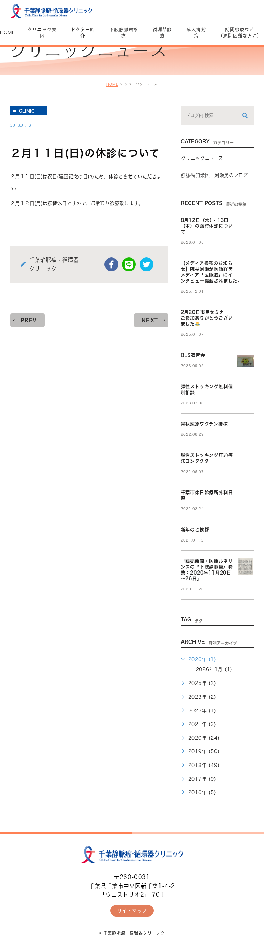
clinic (27, 111)
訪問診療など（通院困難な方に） (239, 32)
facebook (111, 264)
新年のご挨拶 (195, 529)
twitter (146, 264)
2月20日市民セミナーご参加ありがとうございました (207, 318)
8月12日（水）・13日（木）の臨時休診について (207, 226)
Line (129, 264)
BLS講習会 (193, 355)
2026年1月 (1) (214, 669)
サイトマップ (132, 910)
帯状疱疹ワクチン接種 (204, 424)
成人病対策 (196, 32)
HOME (112, 84)
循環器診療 (162, 32)
